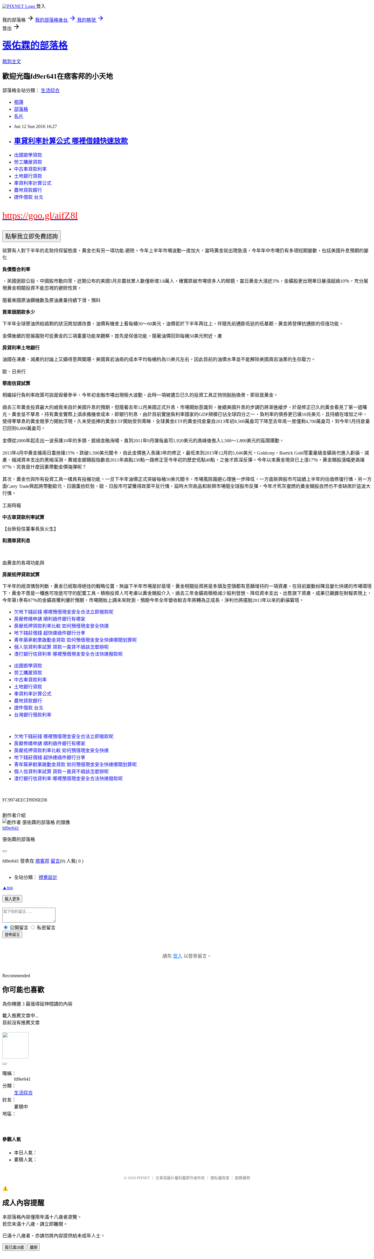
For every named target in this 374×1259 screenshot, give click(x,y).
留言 (55, 861)
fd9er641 (10, 827)
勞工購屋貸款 (28, 162)
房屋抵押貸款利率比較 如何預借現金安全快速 (61, 626)
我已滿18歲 (14, 1247)
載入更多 (12, 899)
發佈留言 (12, 934)
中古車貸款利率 (30, 169)
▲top (7, 887)
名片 (18, 116)
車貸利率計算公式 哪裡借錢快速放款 (71, 141)
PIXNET (143, 1178)
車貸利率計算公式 (32, 183)
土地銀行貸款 (28, 176)
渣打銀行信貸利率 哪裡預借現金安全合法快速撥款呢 (68, 654)
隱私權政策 (219, 1178)
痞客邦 (42, 861)
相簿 (18, 102)
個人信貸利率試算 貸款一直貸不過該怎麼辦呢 (61, 647)
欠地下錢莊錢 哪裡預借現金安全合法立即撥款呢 (63, 611)
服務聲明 (242, 1178)
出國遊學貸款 (28, 155)
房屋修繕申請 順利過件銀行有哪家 (49, 618)
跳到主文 (11, 61)
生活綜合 (50, 90)
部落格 (21, 109)
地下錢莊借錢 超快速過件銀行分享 (49, 633)
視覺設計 (48, 877)
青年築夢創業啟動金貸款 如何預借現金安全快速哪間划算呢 (75, 640)
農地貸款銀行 (28, 190)
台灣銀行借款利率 (32, 714)
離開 (33, 1247)
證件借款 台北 (28, 197)
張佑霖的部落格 (35, 45)
